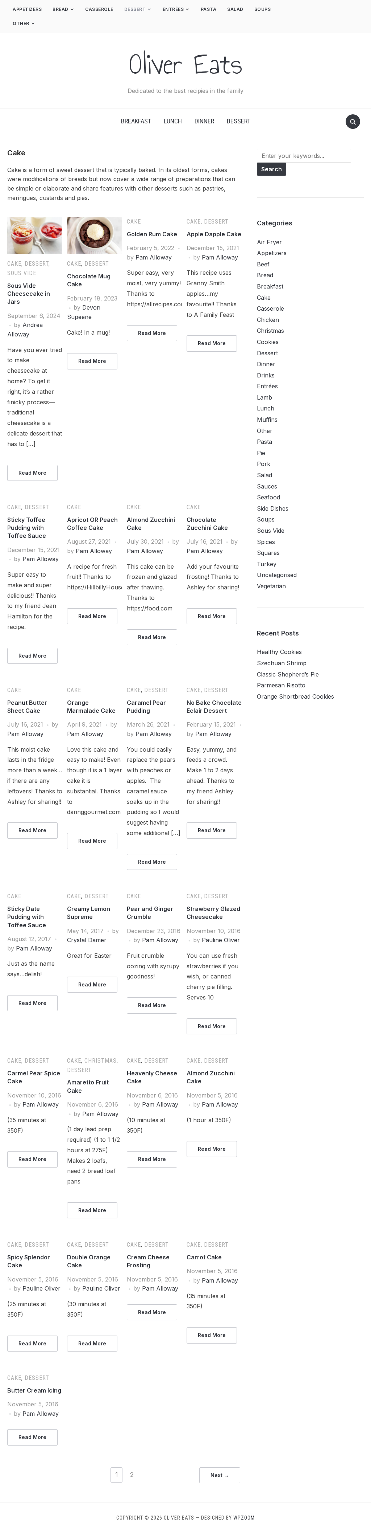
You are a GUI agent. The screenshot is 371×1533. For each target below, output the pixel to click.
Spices (266, 541)
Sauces (267, 486)
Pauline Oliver (221, 940)
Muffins (267, 419)
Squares (268, 552)
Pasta (209, 9)
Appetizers (27, 9)
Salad (235, 9)
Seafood (268, 497)
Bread (60, 9)
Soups (262, 9)
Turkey (266, 564)
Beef (263, 264)
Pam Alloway (154, 257)
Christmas (100, 1060)
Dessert (135, 9)
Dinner (204, 121)
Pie (261, 453)
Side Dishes (272, 508)
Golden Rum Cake (152, 234)
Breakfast (136, 121)
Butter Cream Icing (34, 1390)
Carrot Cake (204, 1257)
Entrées (173, 9)
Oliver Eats (185, 64)
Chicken (268, 319)
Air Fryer (269, 242)
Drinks (266, 375)
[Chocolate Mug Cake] (94, 221)
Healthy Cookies (279, 651)
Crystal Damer (87, 940)
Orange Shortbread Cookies (295, 696)
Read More (32, 473)
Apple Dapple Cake (214, 234)
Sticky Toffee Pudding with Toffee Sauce (26, 528)
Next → (219, 1475)
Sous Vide (21, 273)
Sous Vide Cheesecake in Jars (28, 294)
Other (21, 23)
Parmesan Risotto (281, 685)
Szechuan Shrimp (282, 663)
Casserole (99, 9)
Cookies (268, 342)
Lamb (264, 397)
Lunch (173, 121)
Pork (263, 463)
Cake (14, 263)
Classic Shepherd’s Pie (288, 674)
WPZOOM (244, 1518)
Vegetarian (271, 586)
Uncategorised (277, 575)
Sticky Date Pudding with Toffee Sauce (26, 917)
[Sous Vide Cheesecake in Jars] (34, 221)
